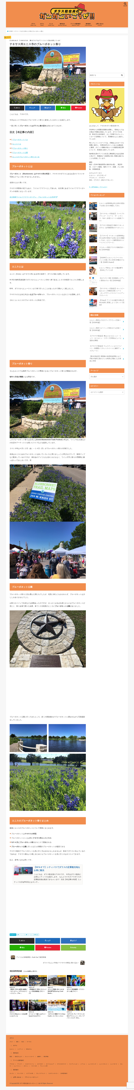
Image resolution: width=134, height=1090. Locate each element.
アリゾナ (19, 1064)
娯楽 (37, 934)
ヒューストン (17, 1066)
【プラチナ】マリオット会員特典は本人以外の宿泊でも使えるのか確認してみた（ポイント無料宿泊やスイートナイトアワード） (111, 239)
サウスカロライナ (61, 1064)
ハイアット (20, 1049)
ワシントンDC (44, 1066)
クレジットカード (29, 1056)
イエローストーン (29, 1064)
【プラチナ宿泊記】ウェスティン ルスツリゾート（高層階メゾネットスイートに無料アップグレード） (105, 348)
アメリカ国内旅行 (76, 24)
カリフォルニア (50, 1064)
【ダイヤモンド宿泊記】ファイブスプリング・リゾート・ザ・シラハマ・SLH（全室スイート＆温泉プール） (111, 217)
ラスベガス (34, 1066)
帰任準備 (46, 1056)
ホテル (42, 24)
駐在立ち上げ (18, 1056)
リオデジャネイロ (52, 1073)
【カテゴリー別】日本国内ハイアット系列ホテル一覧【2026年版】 (111, 279)
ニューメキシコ (103, 1064)
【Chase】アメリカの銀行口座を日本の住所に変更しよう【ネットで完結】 (111, 302)
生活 (22, 1041)
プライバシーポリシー (31, 1077)
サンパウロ (20, 1073)
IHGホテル (29, 1049)
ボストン (26, 1066)
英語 (11, 1056)
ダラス (33, 24)
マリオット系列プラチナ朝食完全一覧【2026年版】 (111, 249)
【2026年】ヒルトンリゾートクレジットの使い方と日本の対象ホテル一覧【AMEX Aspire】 (111, 260)
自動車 (39, 1056)
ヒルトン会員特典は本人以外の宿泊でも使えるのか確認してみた (111, 204)
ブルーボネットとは (20, 140)
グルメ (11, 1041)
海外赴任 (62, 24)
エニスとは (17, 144)
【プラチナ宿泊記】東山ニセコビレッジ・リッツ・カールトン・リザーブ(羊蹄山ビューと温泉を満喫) (106, 338)
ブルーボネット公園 (20, 153)
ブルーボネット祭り (20, 148)
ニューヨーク (113, 1064)
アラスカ (12, 1064)
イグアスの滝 (29, 1073)
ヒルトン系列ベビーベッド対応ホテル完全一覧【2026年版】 (105, 329)
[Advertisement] (48, 908)
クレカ (51, 24)
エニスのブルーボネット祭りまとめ (26, 157)
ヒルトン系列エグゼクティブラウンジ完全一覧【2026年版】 (105, 321)
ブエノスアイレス (40, 1073)
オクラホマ (40, 1064)
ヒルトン (12, 1049)
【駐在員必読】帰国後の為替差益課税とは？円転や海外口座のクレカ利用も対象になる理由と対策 (105, 358)
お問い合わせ (99, 24)
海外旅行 (88, 24)
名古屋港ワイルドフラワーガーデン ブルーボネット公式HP (33, 197)
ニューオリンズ (92, 1064)
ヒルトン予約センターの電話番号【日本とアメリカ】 (111, 269)
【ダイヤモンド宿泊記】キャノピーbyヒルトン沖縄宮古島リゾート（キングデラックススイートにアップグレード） (111, 292)
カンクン (12, 1073)
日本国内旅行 (64, 1073)
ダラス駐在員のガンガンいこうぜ (30, 1083)
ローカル (29, 934)
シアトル (82, 1064)
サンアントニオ (73, 1064)
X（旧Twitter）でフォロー (98, 187)
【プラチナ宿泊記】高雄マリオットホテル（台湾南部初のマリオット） (111, 226)
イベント (21, 934)
